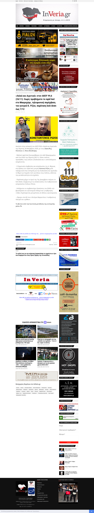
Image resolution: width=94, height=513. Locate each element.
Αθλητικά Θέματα (19, 389)
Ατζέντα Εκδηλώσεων (36, 387)
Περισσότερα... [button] (36, 511)
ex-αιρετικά (23, 391)
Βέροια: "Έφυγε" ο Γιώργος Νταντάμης (70, 462)
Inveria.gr (18, 112)
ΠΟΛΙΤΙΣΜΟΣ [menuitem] (34, 26)
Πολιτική (22, 387)
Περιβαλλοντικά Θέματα (27, 393)
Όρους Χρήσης (34, 255)
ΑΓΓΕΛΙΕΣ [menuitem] (53, 26)
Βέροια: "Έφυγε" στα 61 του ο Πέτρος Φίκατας (70, 449)
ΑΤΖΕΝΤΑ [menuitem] (40, 26)
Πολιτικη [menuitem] (22, 26)
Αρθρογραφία (41, 389)
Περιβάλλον (18, 391)
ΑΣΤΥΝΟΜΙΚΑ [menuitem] (46, 26)
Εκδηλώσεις (25, 389)
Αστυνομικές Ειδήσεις (28, 387)
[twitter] (74, 1)
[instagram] (76, 1)
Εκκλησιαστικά (44, 387)
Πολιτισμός (49, 387)
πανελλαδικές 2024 (41, 499)
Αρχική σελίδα (18, 92)
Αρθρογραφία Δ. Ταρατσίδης (21, 395)
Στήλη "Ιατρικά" (50, 393)
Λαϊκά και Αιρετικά (24, 92)
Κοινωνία (17, 387)
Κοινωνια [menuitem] (27, 26)
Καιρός (32, 391)
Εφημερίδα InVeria (42, 391)
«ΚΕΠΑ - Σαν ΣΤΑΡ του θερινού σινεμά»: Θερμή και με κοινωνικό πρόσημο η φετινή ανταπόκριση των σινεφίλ (71, 455)
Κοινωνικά (36, 391)
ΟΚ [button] (91, 511)
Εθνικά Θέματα (49, 391)
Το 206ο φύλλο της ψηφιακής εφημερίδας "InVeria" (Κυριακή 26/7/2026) (71, 473)
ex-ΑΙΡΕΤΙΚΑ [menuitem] (59, 26)
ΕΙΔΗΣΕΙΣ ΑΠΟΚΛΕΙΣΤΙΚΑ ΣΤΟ (33, 322)
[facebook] (72, 1)
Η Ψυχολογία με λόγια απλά (42, 393)
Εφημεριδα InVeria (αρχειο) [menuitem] (70, 26)
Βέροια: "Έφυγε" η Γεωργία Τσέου (71, 466)
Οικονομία (46, 389)
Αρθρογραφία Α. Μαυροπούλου (43, 501)
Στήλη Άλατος (34, 393)
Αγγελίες (28, 391)
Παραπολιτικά (31, 389)
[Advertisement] (37, 309)
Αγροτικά (36, 389)
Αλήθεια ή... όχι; (18, 393)
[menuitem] (17, 26)
